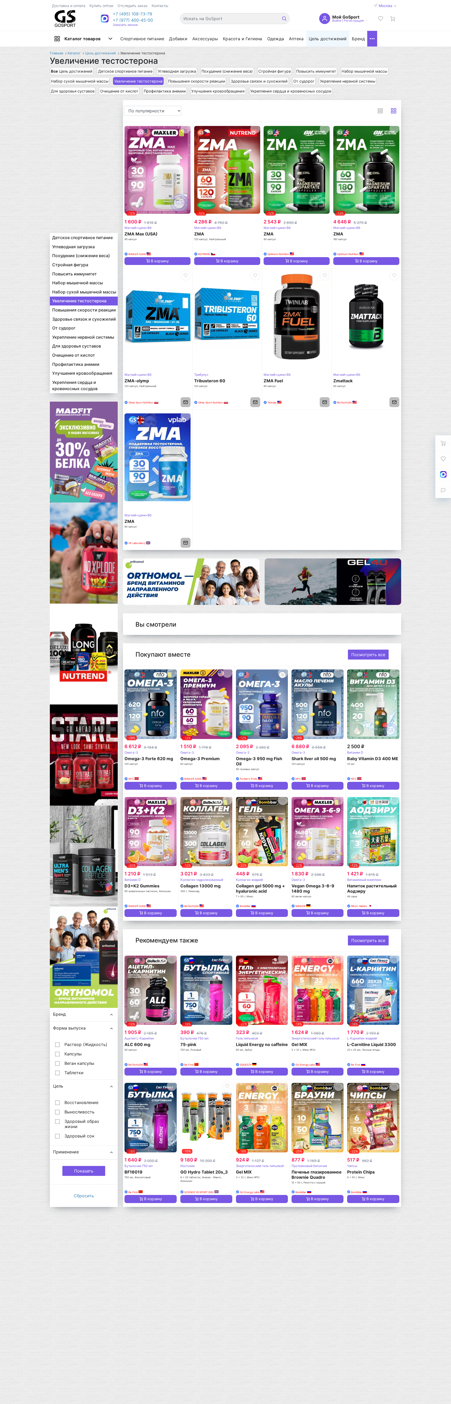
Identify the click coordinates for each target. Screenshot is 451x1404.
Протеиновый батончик (309, 1166)
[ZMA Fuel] (297, 316)
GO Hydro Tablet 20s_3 (204, 1172)
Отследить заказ (132, 5)
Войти (336, 20)
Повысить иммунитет (316, 71)
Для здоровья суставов (72, 91)
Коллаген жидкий (249, 880)
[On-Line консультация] (443, 474)
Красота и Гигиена (242, 38)
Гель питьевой (247, 1038)
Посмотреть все (368, 654)
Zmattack (343, 380)
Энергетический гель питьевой (315, 1038)
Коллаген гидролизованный (201, 880)
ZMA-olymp (136, 380)
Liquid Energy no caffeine (262, 1044)
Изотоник (187, 1166)
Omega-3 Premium (200, 758)
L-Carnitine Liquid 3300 (371, 1044)
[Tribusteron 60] (227, 316)
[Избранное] (380, 18)
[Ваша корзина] (392, 18)
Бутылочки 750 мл (194, 1038)
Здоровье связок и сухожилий (259, 81)
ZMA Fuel (273, 380)
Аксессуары (205, 38)
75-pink (188, 1044)
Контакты (160, 5)
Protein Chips (361, 1172)
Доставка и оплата (68, 5)
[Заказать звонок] (443, 490)
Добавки (178, 38)
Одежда (275, 38)
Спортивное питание (142, 38)
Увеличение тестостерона (79, 300)
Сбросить (84, 1195)
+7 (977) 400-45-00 (133, 20)
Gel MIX (299, 1044)
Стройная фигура (274, 71)
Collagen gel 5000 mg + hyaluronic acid (260, 888)
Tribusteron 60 (209, 380)
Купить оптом (101, 5)
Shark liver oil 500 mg (314, 758)
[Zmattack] (366, 316)
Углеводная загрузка (177, 71)
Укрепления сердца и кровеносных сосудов (290, 91)
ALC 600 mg (137, 1044)
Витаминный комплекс (364, 880)
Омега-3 (131, 752)
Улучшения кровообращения (218, 91)
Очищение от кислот (119, 91)
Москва (386, 5)
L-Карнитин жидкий (362, 1038)
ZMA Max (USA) (141, 233)
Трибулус (201, 375)
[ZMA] (157, 457)
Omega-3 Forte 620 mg (148, 758)
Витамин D (355, 752)
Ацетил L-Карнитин (139, 1038)
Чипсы (352, 1166)
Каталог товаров (82, 38)
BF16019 (133, 1172)
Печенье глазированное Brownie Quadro (317, 1174)
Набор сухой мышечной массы (80, 81)
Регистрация (354, 20)
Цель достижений (71, 71)
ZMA (199, 233)
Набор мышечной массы (364, 71)
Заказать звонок (125, 25)
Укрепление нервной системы (347, 81)
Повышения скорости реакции (196, 81)
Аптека (296, 38)
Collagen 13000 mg (200, 885)
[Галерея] (393, 110)
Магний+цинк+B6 (137, 228)
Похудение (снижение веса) (227, 71)
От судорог (303, 81)
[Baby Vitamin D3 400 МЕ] (373, 704)
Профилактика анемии (165, 91)
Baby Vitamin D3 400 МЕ (372, 758)
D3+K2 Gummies (141, 885)
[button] (133, 14)
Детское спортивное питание (125, 71)
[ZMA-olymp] (157, 316)
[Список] (380, 110)
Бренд (358, 38)
